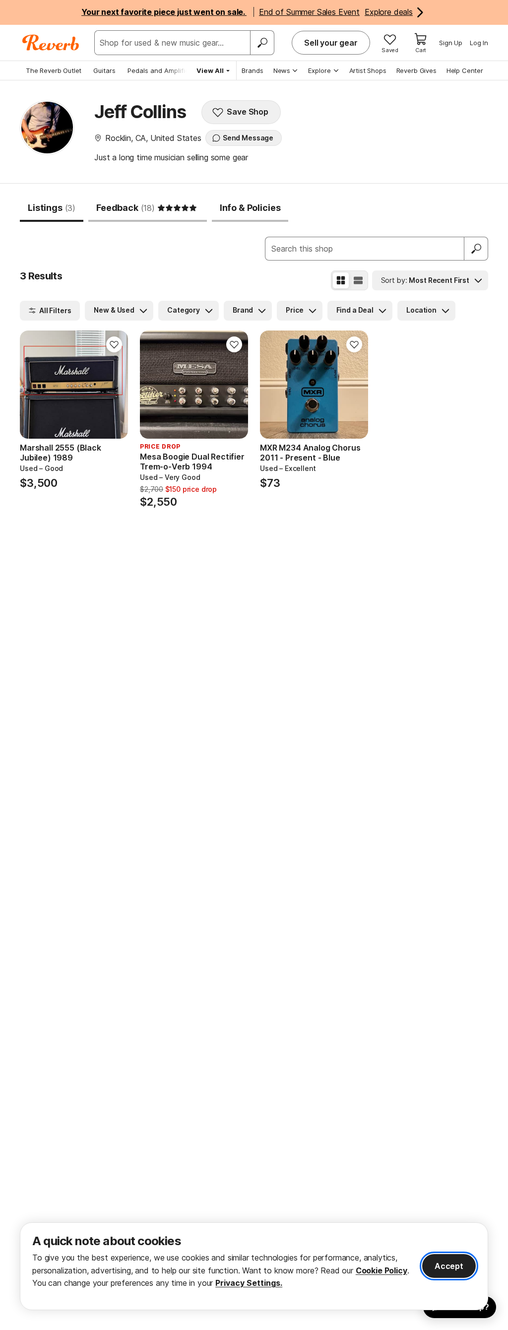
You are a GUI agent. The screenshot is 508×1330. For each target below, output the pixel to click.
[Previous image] (34, 385)
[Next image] (114, 385)
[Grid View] (341, 280)
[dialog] (254, 1266)
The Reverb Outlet (53, 70)
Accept (449, 1266)
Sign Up (450, 43)
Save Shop (247, 112)
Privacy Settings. (248, 1283)
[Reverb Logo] (50, 42)
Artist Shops (367, 70)
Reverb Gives (416, 70)
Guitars (104, 70)
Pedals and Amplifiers (161, 70)
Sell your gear (331, 43)
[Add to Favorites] (114, 344)
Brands (252, 70)
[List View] (358, 280)
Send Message (248, 137)
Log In (479, 43)
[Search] (262, 43)
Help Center (464, 70)
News (281, 70)
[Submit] (476, 249)
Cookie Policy (381, 1270)
